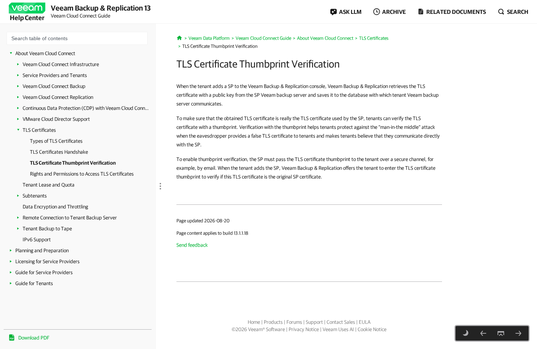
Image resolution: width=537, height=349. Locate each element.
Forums (294, 322)
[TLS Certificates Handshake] (483, 333)
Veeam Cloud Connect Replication (58, 97)
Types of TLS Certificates (56, 141)
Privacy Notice (304, 329)
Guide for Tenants (34, 283)
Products (273, 322)
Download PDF (33, 338)
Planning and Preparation (42, 250)
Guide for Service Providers (44, 272)
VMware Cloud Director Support (56, 119)
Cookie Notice (372, 329)
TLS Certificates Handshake (59, 152)
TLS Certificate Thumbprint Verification (73, 163)
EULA (364, 322)
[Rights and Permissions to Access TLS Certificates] (518, 333)
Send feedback (192, 245)
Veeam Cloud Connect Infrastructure (61, 64)
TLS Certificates (39, 130)
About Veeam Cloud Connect (45, 53)
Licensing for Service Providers (47, 261)
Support (314, 322)
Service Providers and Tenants (55, 75)
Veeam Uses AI (338, 329)
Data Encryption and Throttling (55, 207)
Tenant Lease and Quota (49, 185)
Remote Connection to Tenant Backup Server (70, 217)
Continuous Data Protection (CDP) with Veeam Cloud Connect (87, 108)
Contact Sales (341, 322)
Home (254, 322)
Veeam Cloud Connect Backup (54, 86)
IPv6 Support (37, 239)
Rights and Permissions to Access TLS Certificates (82, 174)
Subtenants (35, 196)
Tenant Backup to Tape (47, 228)
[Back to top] (500, 333)
